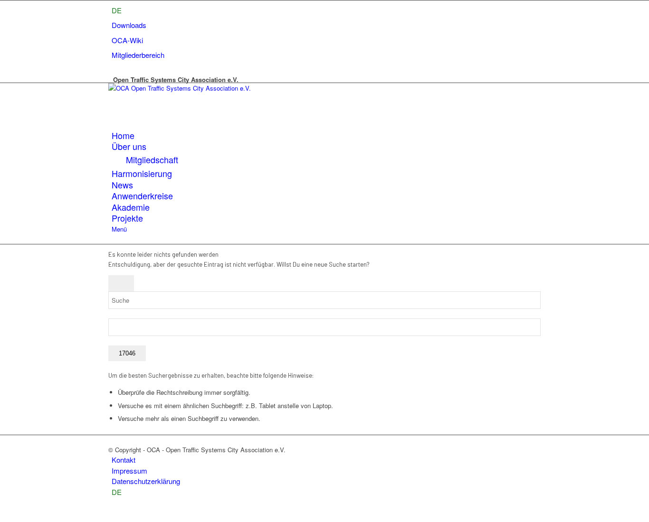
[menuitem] (117, 10)
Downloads (129, 25)
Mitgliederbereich (138, 55)
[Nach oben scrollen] (2, 516)
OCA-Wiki (127, 40)
